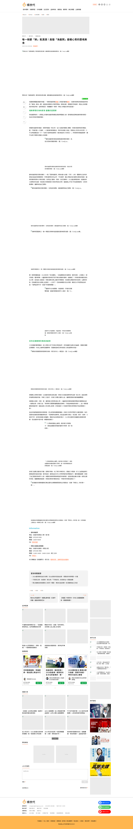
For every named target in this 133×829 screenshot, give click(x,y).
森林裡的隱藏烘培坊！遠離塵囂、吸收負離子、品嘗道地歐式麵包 (77, 733)
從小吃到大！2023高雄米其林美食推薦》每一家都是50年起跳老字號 (32, 733)
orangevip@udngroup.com (36, 806)
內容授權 (46, 808)
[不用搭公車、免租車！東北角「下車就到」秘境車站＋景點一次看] (93, 648)
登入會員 (38, 813)
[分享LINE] (24, 107)
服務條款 (59, 821)
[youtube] (104, 4)
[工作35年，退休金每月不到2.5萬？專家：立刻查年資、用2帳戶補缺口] (93, 663)
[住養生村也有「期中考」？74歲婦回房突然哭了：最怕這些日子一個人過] (93, 668)
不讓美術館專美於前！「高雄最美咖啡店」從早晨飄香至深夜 (32, 626)
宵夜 (42, 590)
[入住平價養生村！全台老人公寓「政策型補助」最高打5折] (93, 673)
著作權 (63, 821)
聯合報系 (76, 821)
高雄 (32, 590)
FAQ (45, 821)
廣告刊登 (39, 808)
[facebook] (99, 4)
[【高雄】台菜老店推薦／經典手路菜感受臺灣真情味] (32, 702)
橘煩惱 (59, 9)
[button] (109, 4)
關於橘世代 (32, 808)
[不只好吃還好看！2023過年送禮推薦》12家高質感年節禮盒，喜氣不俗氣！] (77, 702)
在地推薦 (39, 9)
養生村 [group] (24, 14)
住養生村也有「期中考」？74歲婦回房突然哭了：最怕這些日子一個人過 (104, 668)
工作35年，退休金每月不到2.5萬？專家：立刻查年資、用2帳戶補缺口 (103, 663)
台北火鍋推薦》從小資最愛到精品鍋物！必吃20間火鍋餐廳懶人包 (55, 712)
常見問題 (52, 813)
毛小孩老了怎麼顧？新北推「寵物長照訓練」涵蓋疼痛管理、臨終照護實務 (104, 652)
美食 (37, 590)
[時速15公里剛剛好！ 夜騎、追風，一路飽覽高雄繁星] (32, 636)
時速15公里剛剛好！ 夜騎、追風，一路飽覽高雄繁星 (32, 646)
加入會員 (31, 813)
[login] (107, 4)
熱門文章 (93, 637)
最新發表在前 (83, 788)
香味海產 (35, 542)
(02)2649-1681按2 (50, 806)
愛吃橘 (31, 36)
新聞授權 (52, 821)
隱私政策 (67, 813)
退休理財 (25, 9)
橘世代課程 (32, 810)
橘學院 (65, 9)
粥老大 (34, 556)
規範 (23, 782)
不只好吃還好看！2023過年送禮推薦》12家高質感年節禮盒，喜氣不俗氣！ (77, 712)
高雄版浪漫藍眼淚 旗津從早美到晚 (55, 646)
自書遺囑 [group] (37, 14)
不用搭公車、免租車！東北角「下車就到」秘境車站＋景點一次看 (104, 647)
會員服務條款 (60, 813)
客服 (48, 821)
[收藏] (24, 117)
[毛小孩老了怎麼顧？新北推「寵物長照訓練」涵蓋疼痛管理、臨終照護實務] (93, 653)
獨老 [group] (48, 14)
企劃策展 (78, 9)
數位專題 (71, 9)
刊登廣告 (39, 821)
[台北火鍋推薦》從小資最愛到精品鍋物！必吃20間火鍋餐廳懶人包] (55, 702)
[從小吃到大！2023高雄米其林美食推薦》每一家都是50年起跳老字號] (32, 723)
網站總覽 (93, 821)
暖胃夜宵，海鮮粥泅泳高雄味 (60, 559)
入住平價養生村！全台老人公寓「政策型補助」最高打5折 (104, 673)
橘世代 (24, 36)
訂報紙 (81, 821)
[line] (102, 4)
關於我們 (87, 821)
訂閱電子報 (45, 813)
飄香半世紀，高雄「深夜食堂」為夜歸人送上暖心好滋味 (55, 626)
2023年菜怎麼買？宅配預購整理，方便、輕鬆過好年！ (54, 733)
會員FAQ (39, 810)
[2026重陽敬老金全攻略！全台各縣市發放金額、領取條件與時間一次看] (93, 643)
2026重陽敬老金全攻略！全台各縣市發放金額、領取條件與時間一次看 (104, 642)
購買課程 (95, 4)
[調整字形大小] (24, 121)
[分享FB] (24, 102)
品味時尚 (53, 9)
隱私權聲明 (69, 821)
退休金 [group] (30, 14)
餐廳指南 (37, 36)
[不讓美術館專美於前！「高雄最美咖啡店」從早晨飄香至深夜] (32, 616)
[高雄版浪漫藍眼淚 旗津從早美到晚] (55, 636)
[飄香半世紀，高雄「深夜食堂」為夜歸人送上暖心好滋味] (55, 616)
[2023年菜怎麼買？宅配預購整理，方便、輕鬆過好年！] (55, 723)
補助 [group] (43, 14)
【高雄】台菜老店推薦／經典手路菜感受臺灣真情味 (32, 712)
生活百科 (46, 9)
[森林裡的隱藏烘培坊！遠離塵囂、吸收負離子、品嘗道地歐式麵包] (77, 723)
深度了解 (39, 683)
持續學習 (32, 9)
